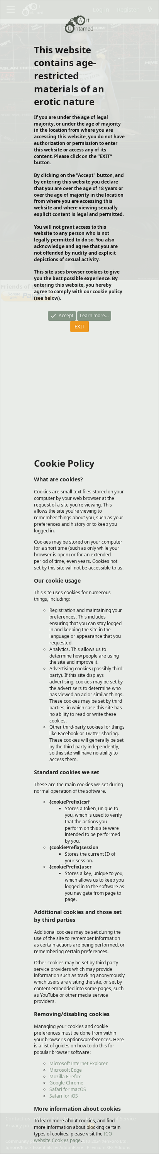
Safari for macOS (67, 1089)
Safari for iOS (63, 1096)
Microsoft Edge (65, 1070)
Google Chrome (66, 1082)
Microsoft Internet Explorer (78, 1063)
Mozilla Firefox (65, 1076)
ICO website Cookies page (73, 1137)
